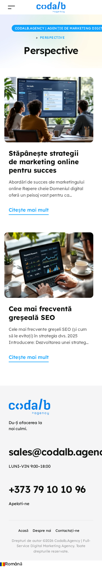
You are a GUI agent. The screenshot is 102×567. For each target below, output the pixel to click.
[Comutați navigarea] (11, 7)
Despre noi (42, 530)
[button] (51, 563)
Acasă (23, 530)
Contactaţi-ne (67, 530)
